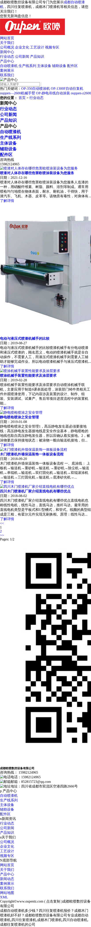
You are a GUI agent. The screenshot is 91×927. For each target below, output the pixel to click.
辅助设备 (59, 66)
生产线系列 (27, 66)
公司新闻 (22, 56)
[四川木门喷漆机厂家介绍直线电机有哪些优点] (37, 486)
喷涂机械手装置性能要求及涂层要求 (28, 375)
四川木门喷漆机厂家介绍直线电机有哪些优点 (35, 491)
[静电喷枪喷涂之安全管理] (21, 412)
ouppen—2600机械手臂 (17, 93)
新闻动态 (7, 879)
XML (4, 897)
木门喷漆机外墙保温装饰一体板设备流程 (32, 454)
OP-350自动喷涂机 (35, 88)
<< (2, 523)
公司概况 (7, 47)
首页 (22, 98)
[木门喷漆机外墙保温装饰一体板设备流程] (33, 449)
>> (2, 535)
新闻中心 (7, 52)
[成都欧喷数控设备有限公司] (32, 34)
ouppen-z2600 (81, 93)
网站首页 (7, 38)
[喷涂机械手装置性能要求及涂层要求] (30, 371)
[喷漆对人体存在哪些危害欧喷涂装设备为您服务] (39, 168)
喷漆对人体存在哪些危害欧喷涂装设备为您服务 (37, 173)
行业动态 (7, 56)
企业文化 (22, 47)
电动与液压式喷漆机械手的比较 (24, 338)
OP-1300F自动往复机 (67, 88)
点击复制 (53, 901)
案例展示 (7, 70)
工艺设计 (37, 47)
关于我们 (7, 43)
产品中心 (7, 61)
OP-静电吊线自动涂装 (53, 93)
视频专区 (52, 47)
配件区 (72, 66)
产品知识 (37, 56)
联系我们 (7, 75)
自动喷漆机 (9, 66)
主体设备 (44, 66)
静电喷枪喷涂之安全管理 (19, 417)
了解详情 (7, 201)
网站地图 (7, 893)
